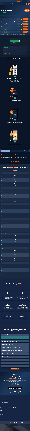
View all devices (15, 161)
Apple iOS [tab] (5, 150)
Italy (1, 407)
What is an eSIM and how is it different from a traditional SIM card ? (14, 350)
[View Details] (28, 19)
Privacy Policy (15, 407)
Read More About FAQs (15, 368)
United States (2, 414)
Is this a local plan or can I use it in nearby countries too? (12, 347)
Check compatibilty (27, 12)
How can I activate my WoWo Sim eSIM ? (9, 359)
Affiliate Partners (9, 407)
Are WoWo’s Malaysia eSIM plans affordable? (10, 341)
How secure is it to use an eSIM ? (8, 353)
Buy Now (26, 21)
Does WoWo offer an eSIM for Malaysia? (9, 334)
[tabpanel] (15, 155)
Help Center (21, 407)
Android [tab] (15, 150)
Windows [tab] (24, 150)
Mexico (1, 410)
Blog (20, 410)
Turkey (1, 413)
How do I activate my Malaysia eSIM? (8, 344)
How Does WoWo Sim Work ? (7, 356)
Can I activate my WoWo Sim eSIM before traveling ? (11, 362)
